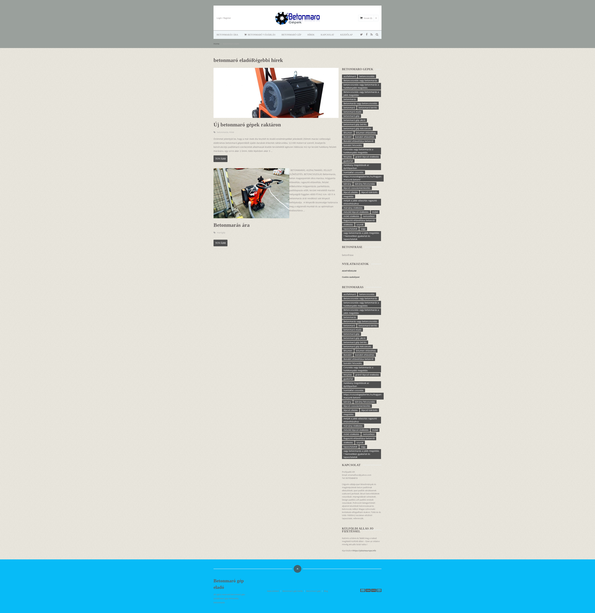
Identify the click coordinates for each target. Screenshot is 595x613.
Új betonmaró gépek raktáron (247, 124)
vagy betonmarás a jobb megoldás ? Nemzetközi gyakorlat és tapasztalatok (361, 236)
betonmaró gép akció (354, 120)
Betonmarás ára (227, 34)
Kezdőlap (346, 34)
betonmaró (349, 107)
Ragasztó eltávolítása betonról (359, 220)
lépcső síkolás (351, 192)
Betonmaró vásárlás (261, 34)
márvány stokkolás (353, 207)
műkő (375, 212)
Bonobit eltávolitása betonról (358, 141)
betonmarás (222, 132)
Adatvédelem (273, 591)
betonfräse (347, 255)
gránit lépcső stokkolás (367, 156)
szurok (360, 224)
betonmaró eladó (352, 111)
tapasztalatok (350, 228)
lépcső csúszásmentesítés (357, 188)
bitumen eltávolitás (366, 132)
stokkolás (348, 224)
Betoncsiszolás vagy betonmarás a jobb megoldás (361, 93)
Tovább (220, 158)
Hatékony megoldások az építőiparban (356, 167)
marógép (221, 232)
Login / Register (224, 18)
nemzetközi (369, 216)
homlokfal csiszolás (354, 172)
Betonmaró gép (291, 34)
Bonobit (348, 136)
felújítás (348, 156)
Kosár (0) (368, 18)
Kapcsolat (327, 34)
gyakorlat (348, 160)
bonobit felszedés (353, 145)
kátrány (347, 183)
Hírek (311, 34)
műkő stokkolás (351, 216)
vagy (363, 228)
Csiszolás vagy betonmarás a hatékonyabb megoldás (358, 151)
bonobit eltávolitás (364, 136)
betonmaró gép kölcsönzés (357, 128)
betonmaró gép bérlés (355, 124)
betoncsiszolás (367, 76)
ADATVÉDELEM (349, 270)
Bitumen (348, 132)
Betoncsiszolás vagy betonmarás (360, 80)
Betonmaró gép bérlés (292, 591)
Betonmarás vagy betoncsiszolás (360, 103)
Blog (326, 591)
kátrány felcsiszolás (365, 183)
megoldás (349, 196)
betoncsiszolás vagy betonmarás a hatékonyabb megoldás (361, 86)
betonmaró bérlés (368, 107)
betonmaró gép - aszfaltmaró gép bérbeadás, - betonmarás (230, 598)
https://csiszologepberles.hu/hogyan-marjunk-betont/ (363, 178)
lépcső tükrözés (369, 192)
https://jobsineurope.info (364, 550)
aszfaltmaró (350, 76)
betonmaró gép (351, 115)
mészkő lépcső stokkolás (356, 212)
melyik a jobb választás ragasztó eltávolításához (360, 202)
